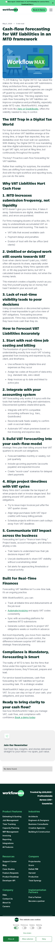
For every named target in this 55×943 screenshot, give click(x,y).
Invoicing (7, 836)
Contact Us (8, 899)
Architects (33, 816)
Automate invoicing (18, 610)
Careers (6, 906)
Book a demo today (25, 717)
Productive (33, 877)
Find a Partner (35, 897)
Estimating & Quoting (12, 816)
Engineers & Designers (39, 820)
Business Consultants (38, 824)
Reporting (7, 839)
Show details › (27, 933)
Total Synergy (35, 880)
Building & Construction (39, 832)
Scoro (31, 865)
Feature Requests (11, 873)
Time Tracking (9, 824)
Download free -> (27, 4)
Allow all (11, 939)
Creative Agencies (37, 828)
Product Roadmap (11, 877)
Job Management (10, 820)
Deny (44, 939)
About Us (7, 902)
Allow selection (27, 939)
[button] (50, 10)
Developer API (9, 880)
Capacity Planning (11, 828)
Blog (5, 865)
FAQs (5, 895)
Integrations (8, 843)
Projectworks (35, 861)
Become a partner (37, 901)
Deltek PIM (33, 869)
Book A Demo (39, 10)
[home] (10, 10)
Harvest (32, 873)
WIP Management (10, 832)
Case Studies (9, 869)
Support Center (10, 861)
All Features (8, 847)
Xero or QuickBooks (27, 108)
